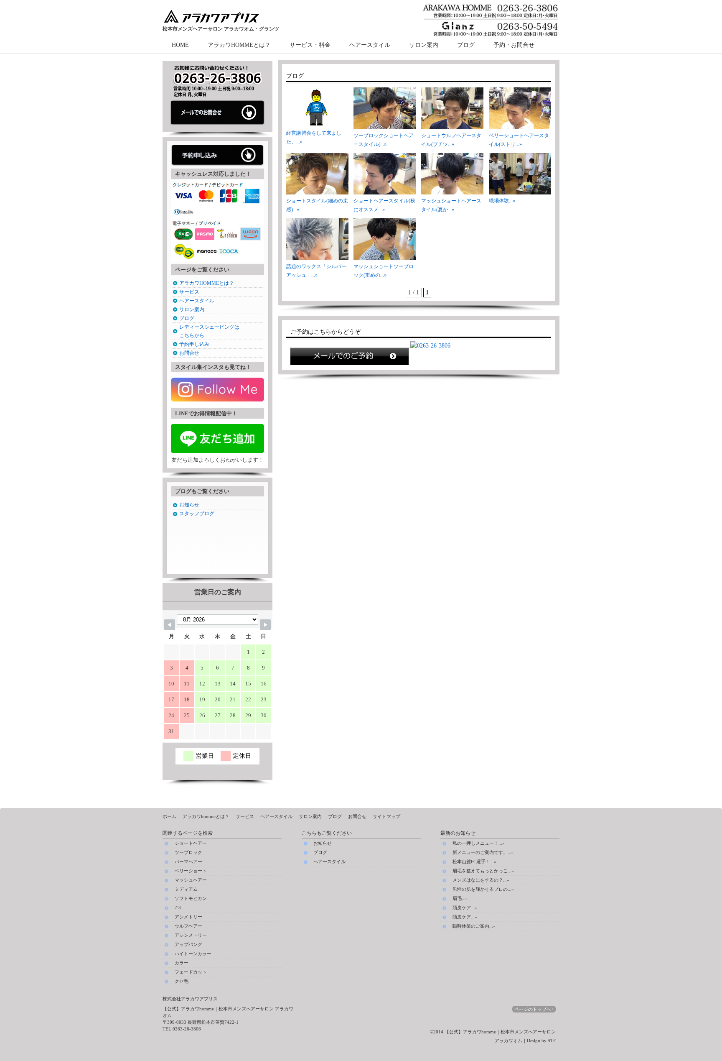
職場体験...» (502, 201)
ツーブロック (188, 852)
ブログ (466, 45)
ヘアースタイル (369, 45)
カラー (181, 963)
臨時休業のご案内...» (474, 925)
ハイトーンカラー (193, 953)
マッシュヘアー (191, 880)
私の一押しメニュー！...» (479, 843)
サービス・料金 (310, 45)
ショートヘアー (191, 843)
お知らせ (189, 505)
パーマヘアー (188, 861)
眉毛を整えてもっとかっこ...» (483, 870)
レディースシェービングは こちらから (209, 331)
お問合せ (189, 353)
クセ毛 (181, 981)
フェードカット (191, 972)
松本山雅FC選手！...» (474, 861)
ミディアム (186, 889)
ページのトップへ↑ (534, 1009)
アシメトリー (188, 917)
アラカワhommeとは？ (206, 816)
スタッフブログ (196, 513)
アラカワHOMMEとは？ (239, 45)
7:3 (178, 907)
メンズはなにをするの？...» (481, 879)
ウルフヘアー (188, 926)
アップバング (188, 944)
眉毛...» (460, 898)
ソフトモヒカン (191, 898)
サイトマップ (386, 816)
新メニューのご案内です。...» (483, 852)
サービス (189, 292)
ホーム (169, 816)
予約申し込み (194, 344)
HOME (180, 45)
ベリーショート (191, 871)
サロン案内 (423, 45)
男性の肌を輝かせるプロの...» (483, 889)
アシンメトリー (191, 935)
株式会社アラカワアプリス (190, 998)
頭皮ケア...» (465, 907)
